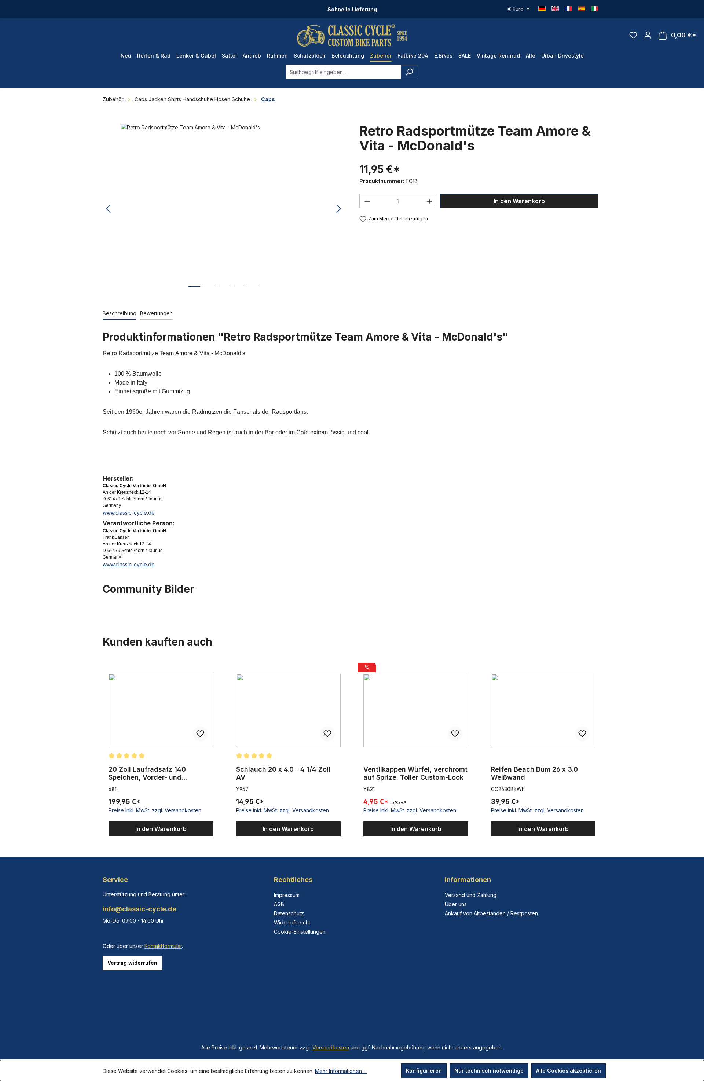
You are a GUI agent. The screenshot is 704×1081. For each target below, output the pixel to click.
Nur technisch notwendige (489, 1070)
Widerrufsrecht (292, 922)
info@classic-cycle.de (139, 909)
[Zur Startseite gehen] (352, 35)
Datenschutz (289, 913)
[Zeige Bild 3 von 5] (224, 292)
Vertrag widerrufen (132, 963)
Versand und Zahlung (470, 895)
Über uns (456, 904)
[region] (223, 209)
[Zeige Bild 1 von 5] (194, 292)
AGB (279, 904)
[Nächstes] (338, 209)
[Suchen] (409, 72)
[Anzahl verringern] (367, 201)
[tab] (119, 314)
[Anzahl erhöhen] (429, 201)
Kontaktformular (163, 946)
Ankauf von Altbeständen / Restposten (491, 913)
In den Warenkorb (519, 201)
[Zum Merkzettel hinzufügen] (200, 734)
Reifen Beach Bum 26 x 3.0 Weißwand (534, 773)
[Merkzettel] (633, 35)
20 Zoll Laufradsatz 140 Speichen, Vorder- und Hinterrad (147, 773)
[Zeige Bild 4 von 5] (238, 292)
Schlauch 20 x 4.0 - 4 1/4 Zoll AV (283, 773)
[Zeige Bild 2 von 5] (209, 292)
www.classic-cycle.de (129, 513)
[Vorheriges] (108, 209)
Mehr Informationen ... (341, 1071)
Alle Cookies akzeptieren (568, 1070)
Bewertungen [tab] (156, 313)
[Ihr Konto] (648, 35)
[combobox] (343, 72)
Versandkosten (330, 1047)
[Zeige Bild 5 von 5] (253, 292)
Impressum (287, 895)
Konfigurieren (424, 1070)
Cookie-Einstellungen (300, 932)
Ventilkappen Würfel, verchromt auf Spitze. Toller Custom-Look (415, 773)
